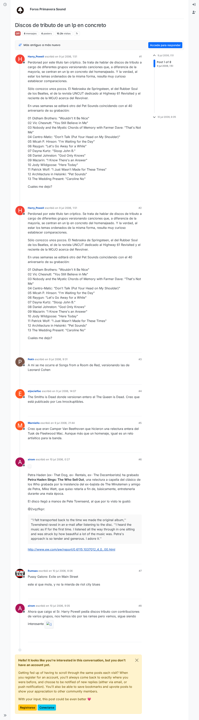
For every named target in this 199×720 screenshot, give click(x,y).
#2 (140, 207)
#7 (140, 570)
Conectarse (46, 707)
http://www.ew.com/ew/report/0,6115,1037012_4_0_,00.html (71, 549)
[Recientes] (5, 5)
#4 (140, 391)
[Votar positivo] (116, 196)
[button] (5, 715)
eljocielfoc (34, 391)
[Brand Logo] (22, 9)
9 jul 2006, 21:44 (65, 422)
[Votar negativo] (130, 196)
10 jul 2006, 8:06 (63, 570)
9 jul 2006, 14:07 (66, 391)
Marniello (34, 422)
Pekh (31, 359)
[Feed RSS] (77, 33)
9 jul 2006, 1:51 (68, 56)
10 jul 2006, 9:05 (60, 605)
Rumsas (33, 570)
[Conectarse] (193, 5)
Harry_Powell (36, 56)
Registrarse (27, 707)
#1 (140, 56)
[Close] (136, 660)
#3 (140, 359)
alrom (31, 459)
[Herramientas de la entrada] (138, 196)
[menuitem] (193, 5)
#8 (140, 605)
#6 (140, 459)
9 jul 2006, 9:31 (58, 359)
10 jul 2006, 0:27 (60, 459)
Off (18, 33)
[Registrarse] (193, 12)
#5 (140, 422)
